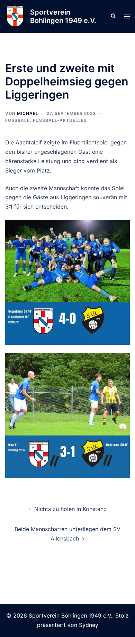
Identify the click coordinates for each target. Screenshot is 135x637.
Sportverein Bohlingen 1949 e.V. (63, 16)
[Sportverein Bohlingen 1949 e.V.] (15, 16)
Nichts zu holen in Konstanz (70, 508)
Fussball (17, 120)
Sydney (88, 624)
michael (27, 113)
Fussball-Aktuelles (60, 120)
